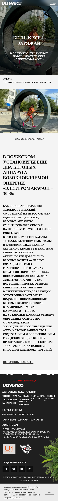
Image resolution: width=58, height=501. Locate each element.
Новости (7, 304)
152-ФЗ (15, 495)
